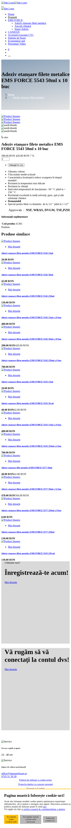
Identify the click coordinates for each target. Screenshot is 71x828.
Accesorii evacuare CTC (21, 35)
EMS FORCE (15, 20)
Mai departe (14, 246)
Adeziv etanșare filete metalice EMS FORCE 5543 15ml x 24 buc (31, 424)
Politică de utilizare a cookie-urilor (35, 780)
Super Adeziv (22, 29)
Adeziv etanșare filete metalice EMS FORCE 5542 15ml (27, 253)
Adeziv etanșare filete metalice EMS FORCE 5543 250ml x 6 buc (31, 446)
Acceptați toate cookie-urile (11, 819)
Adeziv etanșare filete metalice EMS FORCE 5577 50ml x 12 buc (31, 489)
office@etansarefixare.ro (14, 773)
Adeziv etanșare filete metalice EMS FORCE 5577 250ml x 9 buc (31, 510)
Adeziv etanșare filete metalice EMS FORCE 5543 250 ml (28, 553)
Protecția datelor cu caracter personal (35, 784)
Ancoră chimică (23, 26)
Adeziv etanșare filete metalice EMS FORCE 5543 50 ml (27, 403)
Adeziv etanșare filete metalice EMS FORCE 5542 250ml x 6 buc (31, 360)
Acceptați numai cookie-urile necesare (30, 819)
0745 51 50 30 (9, 776)
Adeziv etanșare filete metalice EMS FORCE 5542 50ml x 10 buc (31, 339)
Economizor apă (16, 40)
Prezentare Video (17, 43)
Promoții (12, 17)
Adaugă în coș (16, 165)
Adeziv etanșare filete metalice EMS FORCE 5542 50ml (27, 274)
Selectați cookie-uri (50, 819)
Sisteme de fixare (17, 38)
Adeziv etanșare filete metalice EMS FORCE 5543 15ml (27, 382)
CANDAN (14, 32)
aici (44, 806)
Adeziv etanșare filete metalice (30, 23)
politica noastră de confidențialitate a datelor (44, 809)
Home (11, 14)
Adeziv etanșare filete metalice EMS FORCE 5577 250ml (27, 532)
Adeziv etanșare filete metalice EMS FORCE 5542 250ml (27, 296)
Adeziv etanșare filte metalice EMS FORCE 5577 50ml (26, 467)
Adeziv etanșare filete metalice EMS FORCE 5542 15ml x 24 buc (31, 317)
